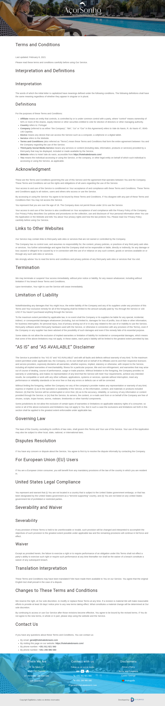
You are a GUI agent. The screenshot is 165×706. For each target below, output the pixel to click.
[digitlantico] (138, 699)
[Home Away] (87, 671)
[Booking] (82, 671)
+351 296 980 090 (47, 650)
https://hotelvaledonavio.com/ (87, 154)
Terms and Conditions (128, 671)
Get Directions (36, 681)
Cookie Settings (128, 676)
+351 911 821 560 (47, 646)
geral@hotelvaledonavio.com (44, 640)
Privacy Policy (128, 667)
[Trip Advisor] (77, 671)
